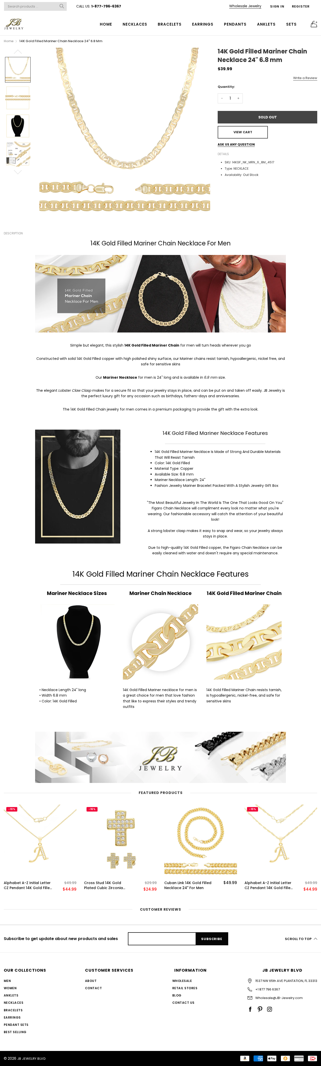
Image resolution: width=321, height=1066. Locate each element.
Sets (291, 24)
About (91, 981)
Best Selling (15, 1032)
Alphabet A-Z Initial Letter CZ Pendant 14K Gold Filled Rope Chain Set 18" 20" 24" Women (269, 885)
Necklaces (135, 24)
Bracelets (170, 24)
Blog (177, 995)
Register (301, 6)
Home (106, 24)
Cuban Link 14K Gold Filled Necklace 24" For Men (187, 885)
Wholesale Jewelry (245, 6)
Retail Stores (184, 988)
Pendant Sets (16, 1025)
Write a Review (305, 78)
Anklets (266, 24)
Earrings (202, 24)
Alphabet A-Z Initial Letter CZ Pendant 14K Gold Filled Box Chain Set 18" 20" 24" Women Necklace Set (28, 885)
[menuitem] (106, 24)
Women (10, 988)
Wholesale (182, 981)
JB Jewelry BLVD (31, 1058)
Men (7, 981)
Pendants (235, 24)
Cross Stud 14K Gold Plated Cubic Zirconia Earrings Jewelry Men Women (103, 885)
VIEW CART (242, 132)
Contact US (183, 1003)
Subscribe (211, 939)
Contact (93, 988)
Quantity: (226, 86)
